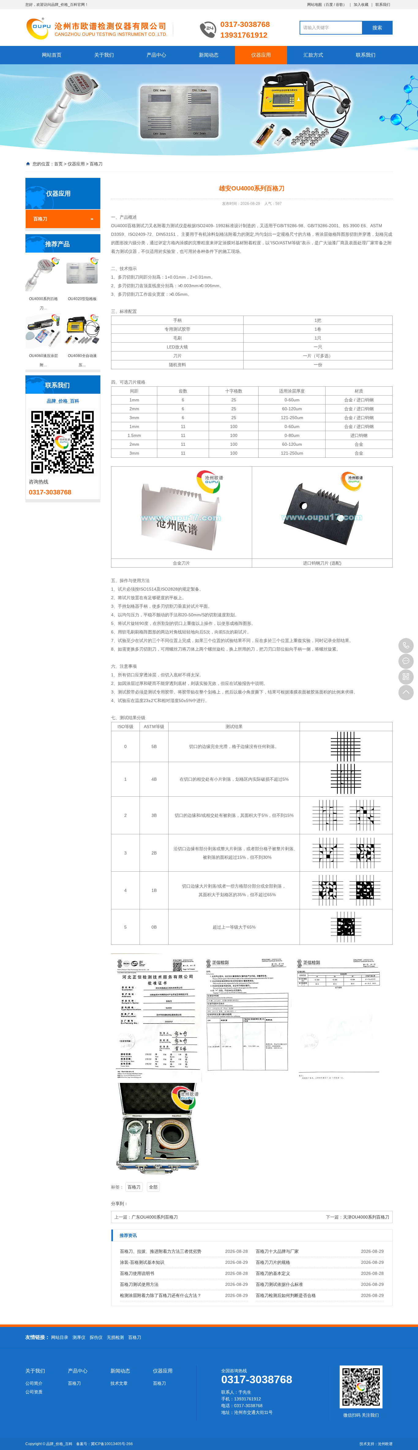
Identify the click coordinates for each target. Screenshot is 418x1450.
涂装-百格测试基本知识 (142, 1262)
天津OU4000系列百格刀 (366, 1217)
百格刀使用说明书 (137, 1273)
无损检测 (115, 1337)
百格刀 (96, 163)
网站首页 (52, 55)
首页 (58, 163)
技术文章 (119, 1383)
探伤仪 (96, 1337)
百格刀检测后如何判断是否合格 (286, 1295)
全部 (153, 1187)
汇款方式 (313, 55)
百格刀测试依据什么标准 (279, 1284)
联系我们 (382, 4)
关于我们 (104, 55)
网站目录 (59, 1337)
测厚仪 (79, 1337)
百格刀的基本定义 (273, 1273)
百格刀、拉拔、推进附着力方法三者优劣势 (160, 1251)
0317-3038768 (406, 645)
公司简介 (34, 1383)
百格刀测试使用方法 (139, 1284)
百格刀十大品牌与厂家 (277, 1251)
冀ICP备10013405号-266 (112, 1444)
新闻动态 (208, 55)
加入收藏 (361, 4)
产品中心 (156, 55)
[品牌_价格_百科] (108, 28)
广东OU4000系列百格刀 (155, 1217)
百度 (329, 4)
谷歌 (339, 4)
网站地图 (314, 4)
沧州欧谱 (385, 1444)
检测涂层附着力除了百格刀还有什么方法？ (160, 1295)
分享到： (119, 1203)
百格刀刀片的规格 (273, 1262)
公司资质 (34, 1392)
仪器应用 (261, 55)
